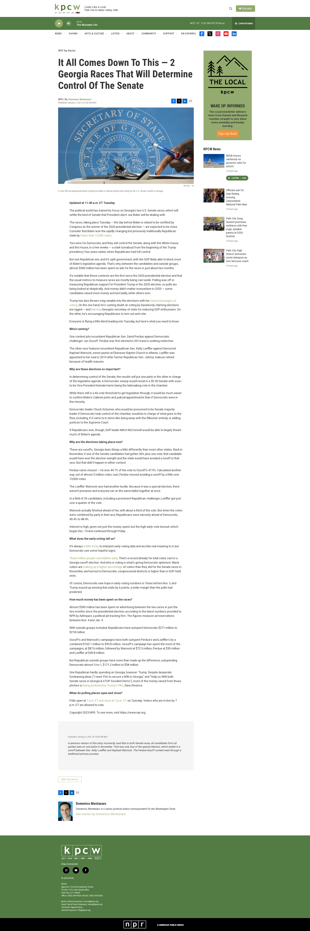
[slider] (73, 23)
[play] (59, 23)
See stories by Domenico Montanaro (101, 814)
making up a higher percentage (102, 567)
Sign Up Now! (227, 133)
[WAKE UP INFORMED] (228, 75)
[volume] (68, 23)
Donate (247, 8)
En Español (188, 33)
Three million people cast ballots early (93, 558)
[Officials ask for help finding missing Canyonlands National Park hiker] (213, 195)
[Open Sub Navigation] (64, 33)
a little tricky (91, 546)
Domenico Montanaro (79, 99)
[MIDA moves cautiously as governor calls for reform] (213, 161)
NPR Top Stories (67, 50)
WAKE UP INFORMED (228, 105)
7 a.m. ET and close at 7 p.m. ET (107, 700)
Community (148, 33)
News (58, 33)
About (130, 33)
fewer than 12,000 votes (95, 235)
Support (168, 33)
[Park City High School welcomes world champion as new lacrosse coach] (213, 256)
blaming (96, 309)
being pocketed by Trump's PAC (103, 685)
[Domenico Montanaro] (65, 811)
